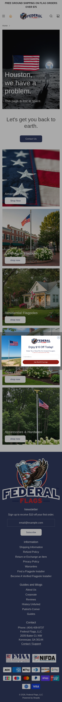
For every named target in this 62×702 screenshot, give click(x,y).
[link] (40, 341)
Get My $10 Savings (41, 362)
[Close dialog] (58, 337)
